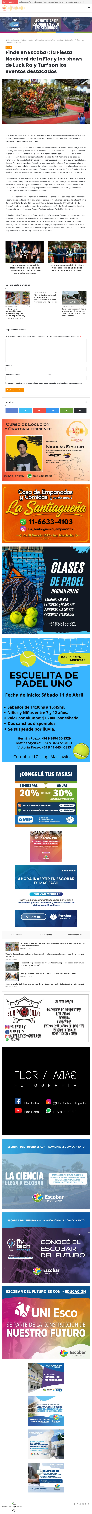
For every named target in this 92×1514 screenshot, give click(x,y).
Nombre (9, 365)
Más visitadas (16, 935)
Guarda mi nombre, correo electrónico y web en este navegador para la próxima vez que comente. (45, 383)
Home (9, 40)
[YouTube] (39, 410)
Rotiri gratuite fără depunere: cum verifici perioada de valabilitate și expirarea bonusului (45, 984)
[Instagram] (52, 410)
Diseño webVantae (12, 1507)
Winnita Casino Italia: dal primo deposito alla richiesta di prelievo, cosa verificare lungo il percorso (45, 298)
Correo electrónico (13, 374)
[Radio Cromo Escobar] (13, 8)
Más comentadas (75, 935)
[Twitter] (25, 410)
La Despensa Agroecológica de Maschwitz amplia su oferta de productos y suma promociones (54, 2)
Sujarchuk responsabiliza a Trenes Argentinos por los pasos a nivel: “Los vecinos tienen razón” (74, 312)
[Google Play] (66, 410)
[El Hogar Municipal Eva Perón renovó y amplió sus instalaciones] (12, 976)
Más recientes (46, 935)
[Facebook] (12, 410)
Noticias (16, 40)
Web (49, 374)
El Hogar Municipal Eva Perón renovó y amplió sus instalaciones (48, 973)
